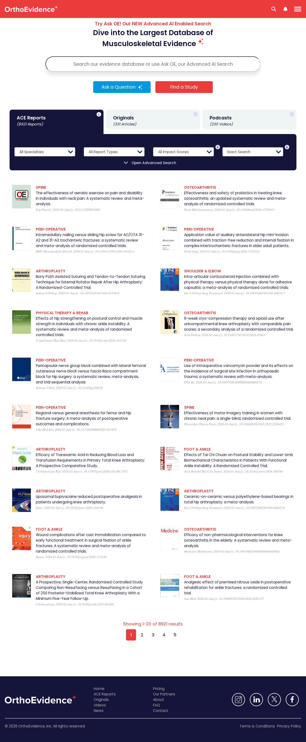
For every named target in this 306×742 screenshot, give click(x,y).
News (99, 710)
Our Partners (164, 694)
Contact (160, 710)
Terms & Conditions (257, 726)
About (158, 699)
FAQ (156, 705)
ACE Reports (105, 694)
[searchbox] (153, 64)
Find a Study (184, 87)
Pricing (158, 688)
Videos (100, 705)
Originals (101, 699)
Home (99, 688)
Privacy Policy (289, 726)
